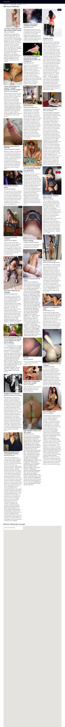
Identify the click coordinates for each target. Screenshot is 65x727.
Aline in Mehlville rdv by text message (52, 364)
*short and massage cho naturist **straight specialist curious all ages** (13, 88)
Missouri (19, 4)
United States (13, 4)
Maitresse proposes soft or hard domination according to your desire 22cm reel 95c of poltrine (12, 340)
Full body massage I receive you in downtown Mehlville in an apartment (32, 168)
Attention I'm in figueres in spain (51, 308)
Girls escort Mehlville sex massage (12, 291)
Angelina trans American (11, 393)
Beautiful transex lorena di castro (32, 279)
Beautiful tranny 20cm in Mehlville (11, 146)
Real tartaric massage (50, 109)
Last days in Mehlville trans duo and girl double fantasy (12, 29)
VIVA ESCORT (6, 1)
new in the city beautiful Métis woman (50, 196)
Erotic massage (28, 240)
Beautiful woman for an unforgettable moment (11, 453)
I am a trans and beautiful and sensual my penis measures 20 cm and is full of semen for (32, 59)
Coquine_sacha (48, 38)
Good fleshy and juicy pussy (11, 186)
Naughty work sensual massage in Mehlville (31, 24)
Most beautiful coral (49, 261)
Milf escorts (6, 4)
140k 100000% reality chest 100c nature (32, 431)
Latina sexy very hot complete (10, 238)
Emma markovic (29, 105)
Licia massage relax (49, 411)
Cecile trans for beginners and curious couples (32, 382)
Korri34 (26, 357)
